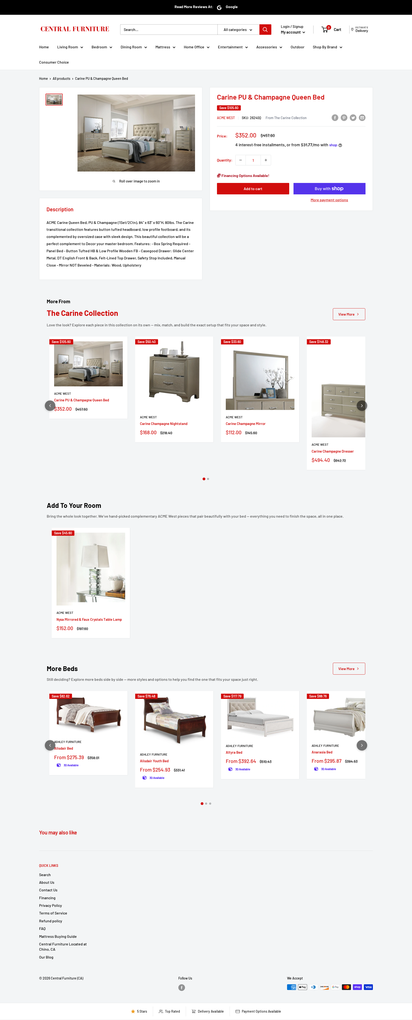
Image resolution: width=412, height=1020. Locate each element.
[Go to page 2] (208, 479)
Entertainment (230, 47)
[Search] (265, 29)
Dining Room (131, 47)
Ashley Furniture (68, 742)
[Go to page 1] (204, 478)
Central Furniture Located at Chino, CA (63, 946)
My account (291, 32)
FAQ (42, 928)
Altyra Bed (234, 752)
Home (44, 47)
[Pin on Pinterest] (344, 117)
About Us (46, 882)
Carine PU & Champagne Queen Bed (81, 400)
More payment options (329, 199)
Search (45, 874)
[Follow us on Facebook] (181, 987)
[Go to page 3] (210, 804)
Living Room (67, 47)
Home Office (194, 47)
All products (61, 78)
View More (346, 314)
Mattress (162, 47)
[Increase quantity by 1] (266, 160)
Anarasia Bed (322, 752)
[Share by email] (362, 117)
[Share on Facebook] (335, 117)
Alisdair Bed (63, 748)
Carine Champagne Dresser (333, 451)
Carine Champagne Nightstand (163, 423)
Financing (47, 897)
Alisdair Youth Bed (154, 761)
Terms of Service (53, 913)
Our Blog (46, 957)
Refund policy (50, 921)
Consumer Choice (54, 62)
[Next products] (362, 405)
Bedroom (99, 47)
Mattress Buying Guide (58, 936)
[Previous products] (50, 405)
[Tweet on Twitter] (353, 117)
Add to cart (253, 188)
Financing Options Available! (245, 175)
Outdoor (297, 47)
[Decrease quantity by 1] (241, 160)
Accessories (266, 47)
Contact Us (48, 890)
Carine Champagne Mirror (246, 423)
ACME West (226, 118)
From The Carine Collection (286, 118)
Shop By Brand (325, 47)
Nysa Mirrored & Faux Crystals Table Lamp (89, 619)
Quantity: (224, 160)
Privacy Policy (50, 905)
